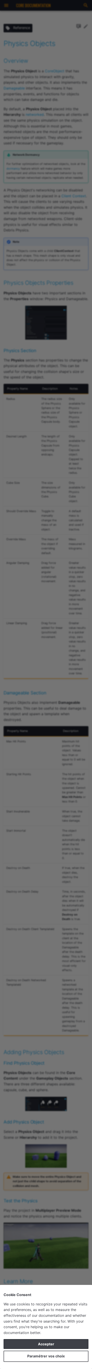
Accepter (46, 1344)
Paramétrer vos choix (46, 1356)
